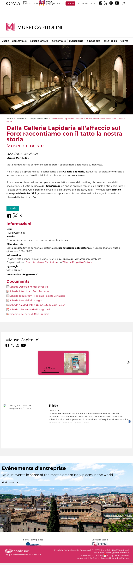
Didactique (93, 41)
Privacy (109, 555)
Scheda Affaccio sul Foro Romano (29, 291)
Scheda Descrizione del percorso (28, 286)
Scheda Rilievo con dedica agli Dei (29, 309)
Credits (95, 558)
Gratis (12, 208)
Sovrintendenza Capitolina (41, 262)
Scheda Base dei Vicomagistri (26, 300)
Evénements (76, 41)
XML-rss (125, 558)
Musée (5, 41)
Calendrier (110, 41)
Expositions (59, 41)
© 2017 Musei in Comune (90, 555)
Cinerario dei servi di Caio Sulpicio (29, 314)
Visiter (124, 41)
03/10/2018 (88, 416)
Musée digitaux (39, 41)
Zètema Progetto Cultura (77, 262)
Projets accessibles (39, 118)
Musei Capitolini (39, 27)
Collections (19, 41)
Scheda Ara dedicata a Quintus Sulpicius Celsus (37, 304)
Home (9, 118)
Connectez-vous (86, 3)
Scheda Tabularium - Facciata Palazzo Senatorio (37, 295)
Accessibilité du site (110, 558)
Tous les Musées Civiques (47, 3)
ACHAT (70, 3)
